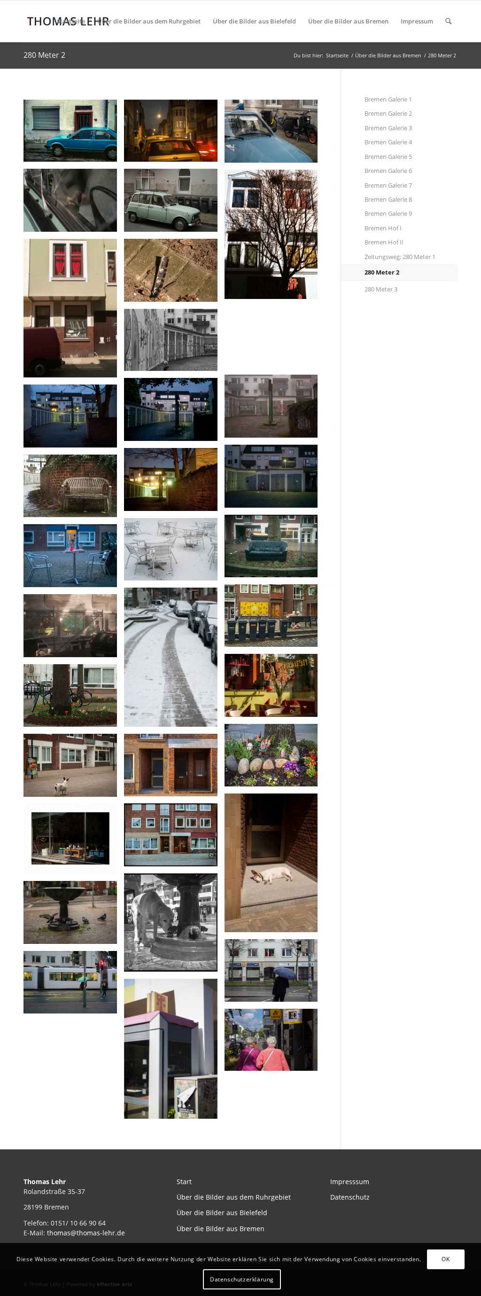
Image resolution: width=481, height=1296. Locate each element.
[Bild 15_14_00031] (73, 134)
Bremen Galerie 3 (388, 128)
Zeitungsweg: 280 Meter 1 (400, 256)
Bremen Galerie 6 (388, 170)
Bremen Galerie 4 (388, 142)
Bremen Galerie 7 (388, 185)
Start (184, 1181)
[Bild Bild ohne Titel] (174, 134)
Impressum (417, 21)
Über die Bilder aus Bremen (348, 21)
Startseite (71, 21)
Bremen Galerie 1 (388, 99)
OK (446, 1259)
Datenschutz (350, 1197)
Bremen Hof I (383, 228)
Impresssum (349, 1181)
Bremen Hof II (384, 242)
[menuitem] (448, 21)
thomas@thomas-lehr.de (86, 1232)
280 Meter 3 (381, 289)
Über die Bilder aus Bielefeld (254, 21)
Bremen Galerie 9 (388, 213)
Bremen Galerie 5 (388, 156)
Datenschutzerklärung (242, 1279)
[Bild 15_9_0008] (275, 238)
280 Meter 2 (44, 55)
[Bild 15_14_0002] (275, 340)
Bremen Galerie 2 (388, 113)
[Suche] (448, 21)
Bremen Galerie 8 (388, 199)
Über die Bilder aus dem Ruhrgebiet (149, 21)
